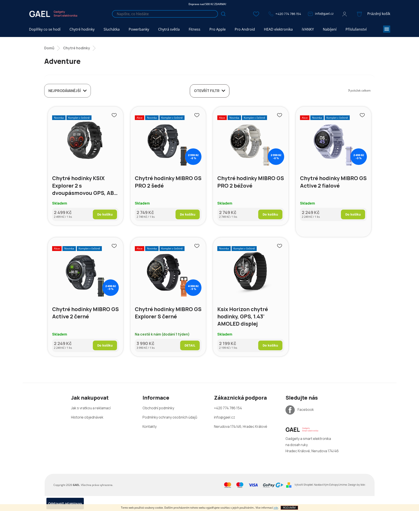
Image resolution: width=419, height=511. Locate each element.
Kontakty (150, 426)
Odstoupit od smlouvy (65, 503)
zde (276, 507)
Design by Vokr (356, 485)
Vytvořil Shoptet (304, 485)
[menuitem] (45, 29)
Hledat (223, 14)
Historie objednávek (87, 417)
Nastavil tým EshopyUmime (330, 485)
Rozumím (289, 507)
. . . (330, 485)
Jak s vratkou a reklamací (91, 408)
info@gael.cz (324, 13)
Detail (190, 345)
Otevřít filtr (207, 90)
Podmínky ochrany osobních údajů (170, 417)
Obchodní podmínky (158, 408)
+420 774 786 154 (288, 14)
